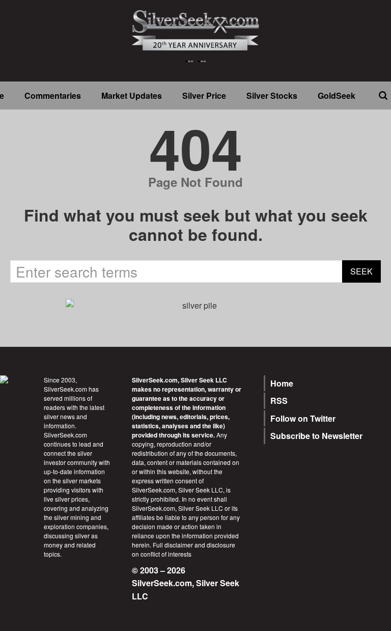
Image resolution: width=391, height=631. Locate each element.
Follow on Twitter (303, 418)
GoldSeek (336, 95)
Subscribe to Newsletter (316, 436)
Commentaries (52, 95)
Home (281, 383)
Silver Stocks (271, 95)
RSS (279, 400)
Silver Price (204, 95)
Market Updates (131, 95)
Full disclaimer (173, 544)
